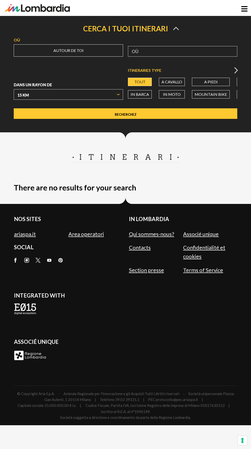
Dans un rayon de (33, 84)
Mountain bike (211, 94)
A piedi (211, 81)
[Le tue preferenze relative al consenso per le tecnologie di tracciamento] (242, 440)
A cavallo (172, 81)
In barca (140, 94)
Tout (140, 81)
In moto (172, 94)
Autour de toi (68, 50)
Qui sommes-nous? (151, 234)
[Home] (37, 8)
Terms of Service (203, 270)
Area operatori (86, 234)
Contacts (140, 247)
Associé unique (201, 234)
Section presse (146, 270)
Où (17, 39)
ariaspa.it (25, 234)
